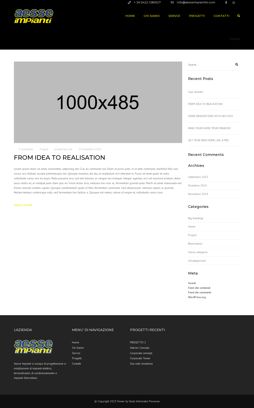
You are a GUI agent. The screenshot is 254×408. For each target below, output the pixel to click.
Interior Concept (139, 347)
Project (44, 149)
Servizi (174, 16)
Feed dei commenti (199, 292)
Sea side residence (141, 363)
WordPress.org (197, 297)
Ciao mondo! (195, 92)
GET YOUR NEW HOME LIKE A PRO (208, 140)
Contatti (221, 16)
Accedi (192, 283)
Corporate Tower (140, 358)
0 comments (26, 149)
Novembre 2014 (198, 194)
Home (130, 16)
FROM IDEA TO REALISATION (205, 104)
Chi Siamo (152, 16)
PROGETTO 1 (138, 342)
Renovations (195, 243)
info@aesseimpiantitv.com (196, 2)
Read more (23, 205)
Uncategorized (197, 260)
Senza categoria (197, 252)
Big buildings (195, 218)
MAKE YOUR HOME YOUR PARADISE (209, 128)
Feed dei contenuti (199, 288)
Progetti (197, 16)
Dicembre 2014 (197, 185)
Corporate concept (141, 353)
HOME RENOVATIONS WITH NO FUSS (210, 116)
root (69, 149)
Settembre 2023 (198, 177)
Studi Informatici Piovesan (144, 401)
